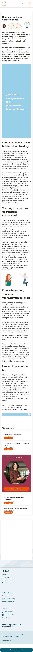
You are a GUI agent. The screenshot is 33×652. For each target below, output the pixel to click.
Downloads (5, 577)
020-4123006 (8, 611)
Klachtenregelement (7, 636)
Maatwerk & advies (8, 593)
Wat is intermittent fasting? (13, 434)
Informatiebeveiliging (8, 601)
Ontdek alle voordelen (16, 552)
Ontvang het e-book (16, 488)
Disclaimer (17, 636)
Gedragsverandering (8, 599)
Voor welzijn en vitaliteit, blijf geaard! (16, 508)
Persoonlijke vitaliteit (9, 436)
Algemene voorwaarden (8, 634)
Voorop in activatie (7, 596)
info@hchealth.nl (9, 615)
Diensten (4, 574)
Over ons (4, 580)
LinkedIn (7, 618)
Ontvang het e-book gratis (13, 133)
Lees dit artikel (8, 438)
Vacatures (5, 583)
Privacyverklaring (20, 634)
